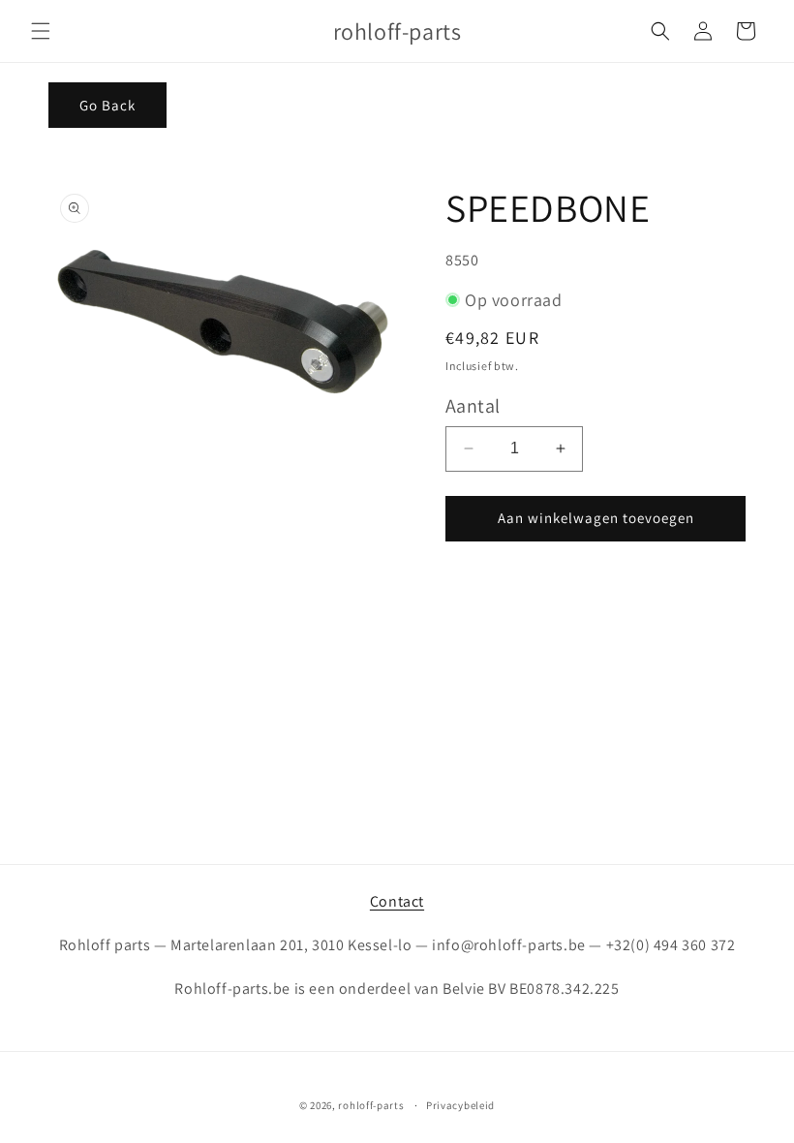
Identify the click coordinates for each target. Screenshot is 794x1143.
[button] (40, 31)
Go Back (107, 105)
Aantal (472, 405)
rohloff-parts (371, 1105)
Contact (397, 901)
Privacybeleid (460, 1105)
